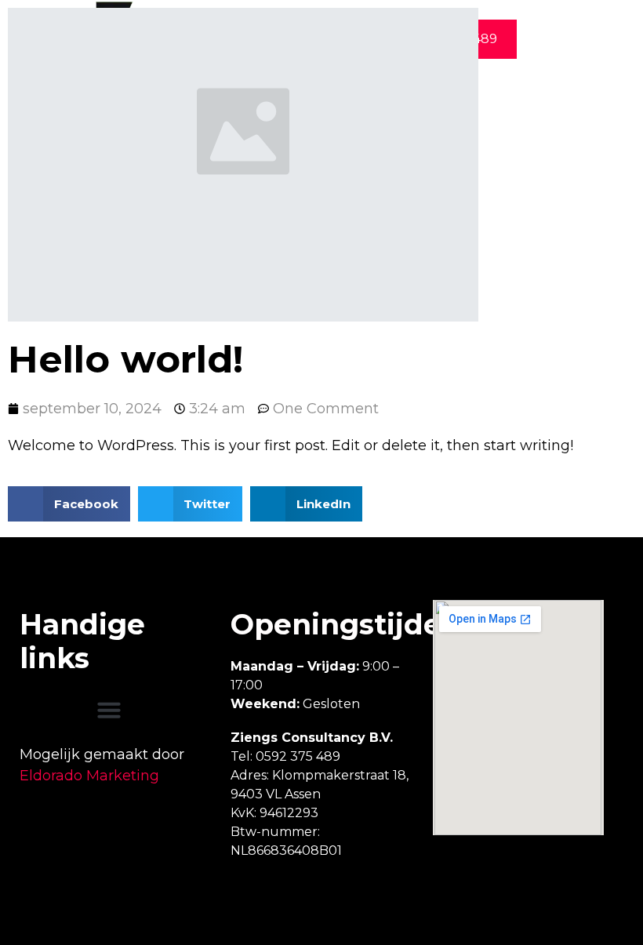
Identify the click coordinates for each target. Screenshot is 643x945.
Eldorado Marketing (89, 775)
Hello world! (125, 359)
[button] (109, 710)
